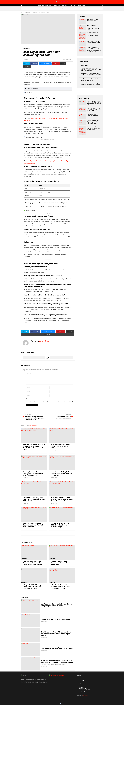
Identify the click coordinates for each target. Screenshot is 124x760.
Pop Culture (60, 328)
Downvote (61, 357)
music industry (51, 328)
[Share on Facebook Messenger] (22, 78)
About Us (81, 686)
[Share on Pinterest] (22, 80)
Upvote (34, 357)
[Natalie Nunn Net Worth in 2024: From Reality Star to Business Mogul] (62, 514)
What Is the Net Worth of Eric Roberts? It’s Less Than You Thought (94, 109)
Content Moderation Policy (85, 689)
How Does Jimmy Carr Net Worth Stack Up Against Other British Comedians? (62, 499)
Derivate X (85, 695)
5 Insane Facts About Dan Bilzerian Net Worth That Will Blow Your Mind (33, 525)
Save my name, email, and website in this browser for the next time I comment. (46, 399)
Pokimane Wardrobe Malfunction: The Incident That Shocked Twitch (93, 34)
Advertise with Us (83, 688)
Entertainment (47, 5)
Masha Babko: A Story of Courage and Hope (57, 648)
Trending (82, 680)
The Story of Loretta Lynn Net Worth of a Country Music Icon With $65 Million (34, 499)
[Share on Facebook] (22, 75)
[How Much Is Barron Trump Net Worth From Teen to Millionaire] (62, 435)
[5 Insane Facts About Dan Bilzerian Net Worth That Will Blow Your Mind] (34, 514)
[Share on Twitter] (22, 73)
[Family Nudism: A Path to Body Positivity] (30, 620)
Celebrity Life (37, 328)
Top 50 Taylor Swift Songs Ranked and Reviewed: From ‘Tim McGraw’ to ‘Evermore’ (33, 563)
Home (39, 5)
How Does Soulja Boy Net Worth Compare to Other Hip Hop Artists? (61, 473)
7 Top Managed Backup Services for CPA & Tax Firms (90, 64)
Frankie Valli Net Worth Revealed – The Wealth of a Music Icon (61, 563)
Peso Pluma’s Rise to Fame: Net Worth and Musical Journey (92, 116)
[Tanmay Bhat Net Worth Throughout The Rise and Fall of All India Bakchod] (34, 462)
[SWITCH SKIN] (100, 5)
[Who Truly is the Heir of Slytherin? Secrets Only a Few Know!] (82, 43)
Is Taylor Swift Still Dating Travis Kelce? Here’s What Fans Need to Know (32, 586)
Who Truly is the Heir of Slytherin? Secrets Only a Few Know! (93, 43)
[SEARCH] (102, 5)
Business (57, 5)
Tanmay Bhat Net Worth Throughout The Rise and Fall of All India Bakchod (33, 473)
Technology (81, 5)
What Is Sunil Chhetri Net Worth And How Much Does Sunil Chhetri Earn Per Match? (91, 75)
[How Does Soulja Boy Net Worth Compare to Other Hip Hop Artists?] (62, 462)
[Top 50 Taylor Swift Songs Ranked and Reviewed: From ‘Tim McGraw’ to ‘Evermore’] (34, 552)
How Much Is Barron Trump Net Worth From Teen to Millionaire (60, 446)
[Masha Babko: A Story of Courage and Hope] (30, 649)
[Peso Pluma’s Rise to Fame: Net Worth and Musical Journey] (82, 116)
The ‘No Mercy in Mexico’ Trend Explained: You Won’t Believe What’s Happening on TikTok (56, 633)
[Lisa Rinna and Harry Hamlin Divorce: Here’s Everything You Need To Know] (30, 606)
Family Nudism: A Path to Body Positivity (55, 619)
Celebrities (33, 426)
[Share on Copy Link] (22, 86)
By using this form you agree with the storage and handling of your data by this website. (50, 401)
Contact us (81, 687)
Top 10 (81, 682)
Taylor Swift (69, 328)
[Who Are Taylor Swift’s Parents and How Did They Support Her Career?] (62, 575)
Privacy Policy (82, 691)
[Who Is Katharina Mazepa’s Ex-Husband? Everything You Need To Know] (82, 27)
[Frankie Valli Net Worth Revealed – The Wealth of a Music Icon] (62, 552)
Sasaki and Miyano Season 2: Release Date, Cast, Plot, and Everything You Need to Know (57, 661)
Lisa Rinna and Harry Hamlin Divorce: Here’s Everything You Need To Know (56, 605)
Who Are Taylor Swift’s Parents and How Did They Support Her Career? (60, 586)
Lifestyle (72, 5)
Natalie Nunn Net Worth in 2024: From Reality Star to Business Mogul (60, 525)
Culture (65, 5)
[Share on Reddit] (22, 83)
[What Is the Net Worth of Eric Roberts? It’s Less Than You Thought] (82, 110)
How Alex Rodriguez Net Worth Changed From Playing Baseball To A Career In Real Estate (34, 447)
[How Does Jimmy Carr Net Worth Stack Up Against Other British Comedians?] (62, 488)
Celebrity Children (27, 328)
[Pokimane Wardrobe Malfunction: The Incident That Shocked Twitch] (82, 35)
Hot (81, 683)
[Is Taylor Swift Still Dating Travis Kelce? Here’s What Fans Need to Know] (34, 575)
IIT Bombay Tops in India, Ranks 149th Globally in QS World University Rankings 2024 (94, 103)
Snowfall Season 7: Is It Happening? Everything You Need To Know (93, 122)
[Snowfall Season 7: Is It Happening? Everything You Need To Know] (82, 122)
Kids (44, 328)
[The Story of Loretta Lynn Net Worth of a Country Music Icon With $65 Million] (34, 488)
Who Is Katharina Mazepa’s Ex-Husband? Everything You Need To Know (93, 27)
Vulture (49, 213)
